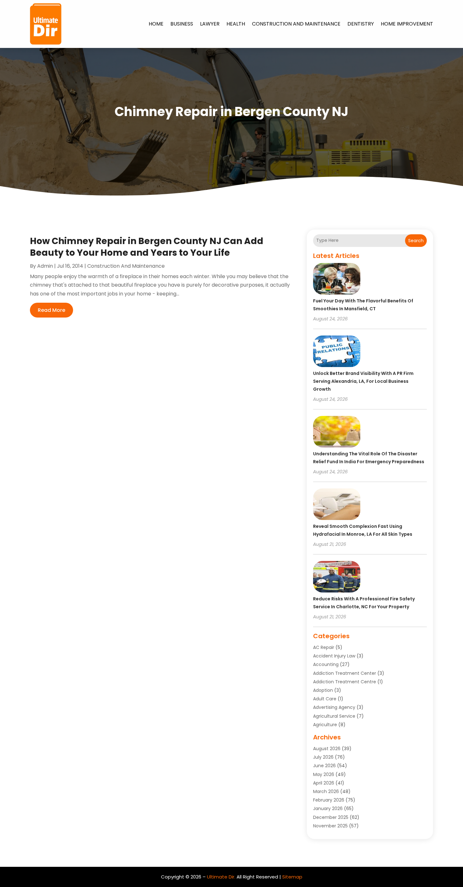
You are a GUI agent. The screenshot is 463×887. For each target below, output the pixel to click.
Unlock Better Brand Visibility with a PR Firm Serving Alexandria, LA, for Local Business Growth (363, 381)
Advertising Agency (334, 707)
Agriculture (325, 724)
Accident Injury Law (334, 656)
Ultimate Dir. (221, 876)
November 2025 (330, 826)
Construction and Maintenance (296, 23)
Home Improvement (407, 23)
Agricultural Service (334, 716)
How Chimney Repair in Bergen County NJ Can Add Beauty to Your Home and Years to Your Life (146, 247)
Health (235, 23)
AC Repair (323, 647)
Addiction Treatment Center (344, 673)
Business (181, 23)
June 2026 (324, 765)
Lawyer (210, 23)
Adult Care (324, 699)
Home (156, 23)
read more (51, 310)
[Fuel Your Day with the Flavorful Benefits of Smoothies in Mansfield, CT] (336, 279)
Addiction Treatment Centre (344, 682)
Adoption (323, 690)
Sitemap (292, 876)
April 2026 (323, 783)
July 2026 (323, 757)
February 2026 (328, 800)
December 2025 (330, 817)
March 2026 (326, 791)
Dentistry (360, 23)
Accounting (326, 664)
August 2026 (326, 748)
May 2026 (323, 774)
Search (416, 240)
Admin (45, 266)
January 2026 (328, 808)
